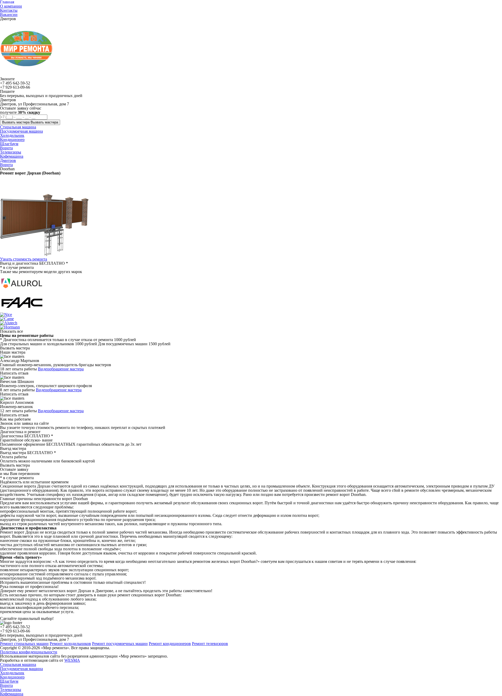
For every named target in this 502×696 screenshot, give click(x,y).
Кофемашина (11, 694)
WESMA (72, 660)
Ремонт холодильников (70, 643)
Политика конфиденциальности (28, 652)
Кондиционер (12, 677)
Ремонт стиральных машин (24, 643)
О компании (11, 6)
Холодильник (12, 673)
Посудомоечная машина (21, 668)
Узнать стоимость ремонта (23, 259)
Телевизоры (10, 689)
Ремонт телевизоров (210, 643)
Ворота (6, 164)
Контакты (9, 10)
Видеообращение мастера (61, 369)
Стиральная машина (18, 664)
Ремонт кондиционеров (170, 643)
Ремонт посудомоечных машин (120, 643)
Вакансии (9, 14)
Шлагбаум (9, 681)
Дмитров (8, 160)
